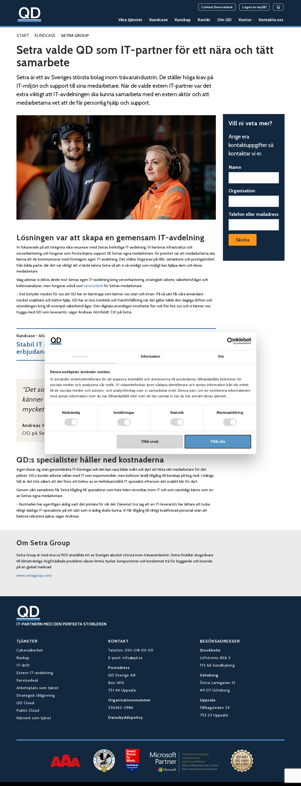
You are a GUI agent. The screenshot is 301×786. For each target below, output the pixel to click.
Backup (22, 662)
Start (22, 35)
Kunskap (187, 19)
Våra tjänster (137, 19)
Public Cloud (27, 715)
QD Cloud (25, 707)
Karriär (207, 19)
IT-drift (23, 670)
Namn (235, 167)
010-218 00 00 (139, 655)
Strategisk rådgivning (35, 700)
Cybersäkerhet (29, 655)
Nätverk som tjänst (33, 722)
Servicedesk (27, 685)
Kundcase (164, 19)
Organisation (242, 191)
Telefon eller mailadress (254, 214)
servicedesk (93, 286)
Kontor (246, 19)
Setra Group (75, 35)
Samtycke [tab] (80, 357)
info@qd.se (133, 662)
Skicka (242, 240)
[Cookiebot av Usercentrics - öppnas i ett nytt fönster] (230, 340)
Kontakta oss (271, 19)
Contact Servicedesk (217, 7)
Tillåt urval (149, 442)
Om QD (227, 19)
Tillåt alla (217, 442)
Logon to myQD (254, 7)
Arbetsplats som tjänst (37, 692)
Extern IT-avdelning (34, 677)
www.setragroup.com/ (34, 575)
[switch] (124, 422)
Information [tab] (150, 357)
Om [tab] (221, 357)
